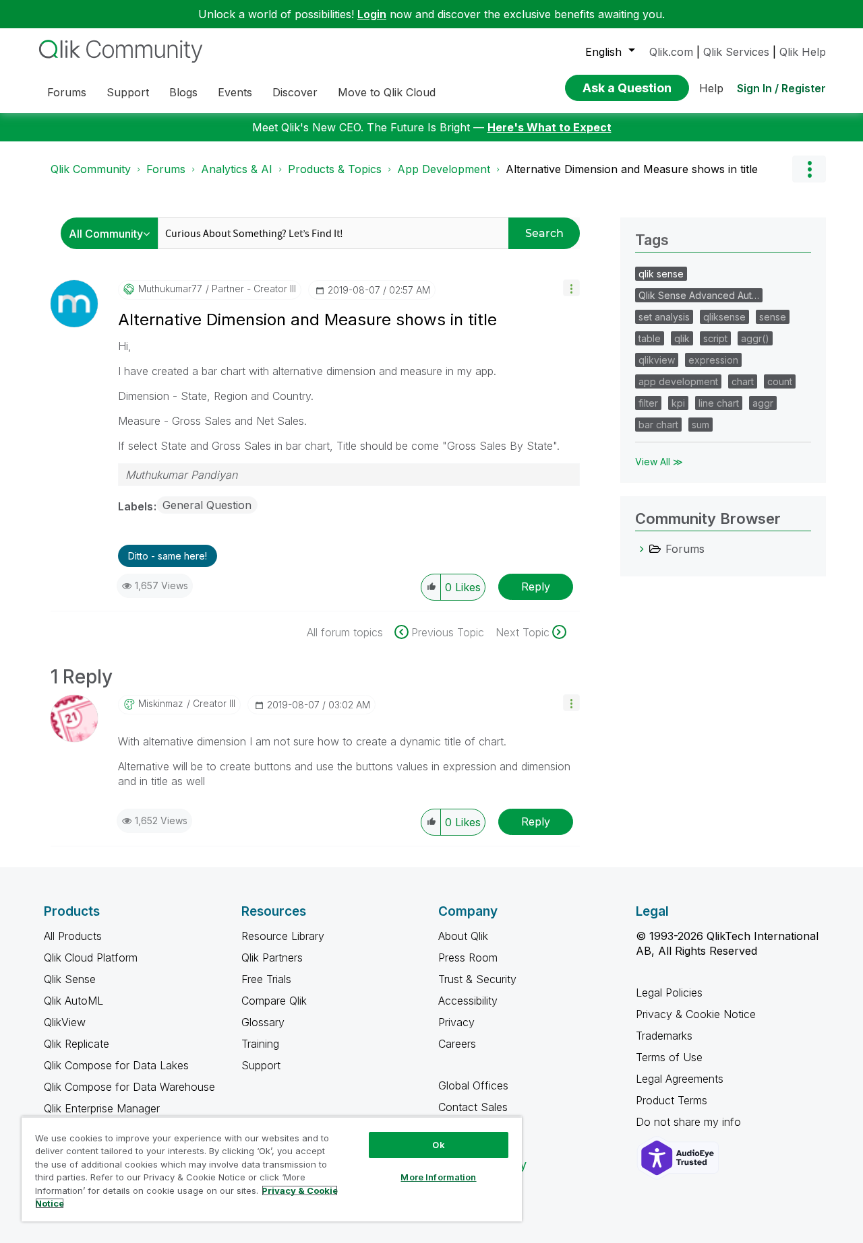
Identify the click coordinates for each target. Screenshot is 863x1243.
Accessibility (468, 1000)
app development (678, 381)
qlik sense (661, 273)
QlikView (65, 1022)
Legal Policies (669, 992)
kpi (678, 403)
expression (713, 360)
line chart (718, 403)
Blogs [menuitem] (183, 92)
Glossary (263, 1022)
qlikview (656, 360)
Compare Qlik (274, 1000)
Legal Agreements (679, 1078)
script (715, 338)
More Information (438, 1177)
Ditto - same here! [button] (167, 556)
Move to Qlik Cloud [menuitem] (387, 92)
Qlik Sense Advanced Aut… (698, 295)
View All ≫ (659, 461)
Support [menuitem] (128, 92)
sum (700, 424)
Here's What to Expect (549, 127)
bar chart (658, 424)
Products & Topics (335, 169)
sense (772, 317)
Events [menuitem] (235, 92)
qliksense (724, 317)
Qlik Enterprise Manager (102, 1108)
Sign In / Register (781, 88)
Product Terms (671, 1100)
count (779, 381)
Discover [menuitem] (295, 92)
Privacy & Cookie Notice (696, 1014)
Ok (438, 1144)
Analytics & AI (236, 169)
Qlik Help (802, 52)
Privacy (456, 1022)
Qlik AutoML (73, 1000)
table (649, 338)
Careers (457, 1043)
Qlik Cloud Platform (91, 957)
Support (260, 1065)
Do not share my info (690, 1122)
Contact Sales (473, 1107)
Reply (535, 586)
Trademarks (664, 1035)
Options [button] (809, 169)
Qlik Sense (70, 979)
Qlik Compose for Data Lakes (116, 1065)
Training (260, 1043)
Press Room (468, 957)
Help (711, 88)
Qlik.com (671, 52)
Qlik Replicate (76, 1043)
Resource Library (282, 936)
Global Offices (473, 1085)
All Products (73, 936)
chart (743, 381)
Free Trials (266, 979)
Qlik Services (736, 52)
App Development (443, 169)
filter (648, 403)
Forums (165, 169)
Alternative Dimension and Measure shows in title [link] (632, 169)
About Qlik (463, 936)
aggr (762, 403)
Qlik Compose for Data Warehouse (129, 1087)
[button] (571, 287)
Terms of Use (669, 1057)
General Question (206, 505)
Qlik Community (91, 169)
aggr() (755, 338)
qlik (682, 338)
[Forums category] (642, 549)
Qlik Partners (272, 957)
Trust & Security (477, 979)
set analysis (664, 317)
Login (371, 14)
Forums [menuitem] (66, 92)
